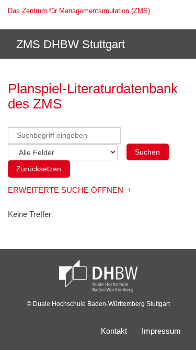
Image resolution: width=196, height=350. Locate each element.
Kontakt (114, 331)
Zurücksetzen (38, 169)
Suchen (147, 152)
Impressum (161, 331)
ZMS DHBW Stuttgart (69, 44)
